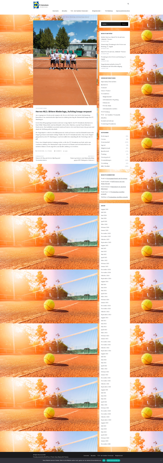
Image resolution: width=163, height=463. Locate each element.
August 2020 (104, 423)
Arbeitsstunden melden (110, 109)
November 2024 (106, 272)
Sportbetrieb (40, 151)
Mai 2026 (103, 218)
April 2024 (104, 293)
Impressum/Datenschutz (123, 11)
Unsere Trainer (106, 91)
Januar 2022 (104, 375)
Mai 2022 (103, 363)
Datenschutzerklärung (113, 460)
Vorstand (104, 87)
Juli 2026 (103, 212)
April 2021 (104, 402)
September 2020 (106, 420)
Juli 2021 (103, 393)
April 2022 (104, 366)
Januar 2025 (104, 266)
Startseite (55, 11)
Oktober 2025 (105, 239)
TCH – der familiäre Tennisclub (79, 11)
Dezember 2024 (106, 269)
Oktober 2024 (105, 275)
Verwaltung (104, 163)
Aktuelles (64, 11)
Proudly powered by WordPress (41, 457)
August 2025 (104, 245)
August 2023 (104, 317)
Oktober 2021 (105, 384)
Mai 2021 (103, 399)
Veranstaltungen (106, 160)
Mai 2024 (103, 290)
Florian (45, 108)
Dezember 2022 (106, 342)
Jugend (103, 145)
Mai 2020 (103, 432)
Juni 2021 (103, 396)
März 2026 (104, 224)
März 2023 (104, 332)
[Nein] (161, 460)
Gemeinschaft (105, 142)
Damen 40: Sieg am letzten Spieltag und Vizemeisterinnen (48, 159)
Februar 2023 (105, 335)
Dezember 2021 (105, 378)
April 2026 (104, 221)
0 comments (59, 151)
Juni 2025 (104, 251)
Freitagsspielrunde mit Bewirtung (117, 178)
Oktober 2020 (105, 417)
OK (104, 460)
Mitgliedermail (105, 148)
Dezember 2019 (105, 444)
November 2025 (106, 236)
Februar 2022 (105, 372)
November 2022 (106, 344)
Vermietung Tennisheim (108, 124)
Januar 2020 (104, 441)
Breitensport (105, 136)
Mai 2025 (103, 254)
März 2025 (104, 260)
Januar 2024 (104, 302)
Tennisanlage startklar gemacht (118, 197)
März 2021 (104, 405)
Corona (103, 139)
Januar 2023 (104, 338)
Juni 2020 (104, 429)
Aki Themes (65, 457)
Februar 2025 (105, 263)
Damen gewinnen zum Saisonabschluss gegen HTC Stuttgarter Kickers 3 (82, 159)
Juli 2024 (103, 284)
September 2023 (106, 314)
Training (103, 154)
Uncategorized (105, 157)
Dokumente (106, 103)
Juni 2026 (104, 215)
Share (65, 151)
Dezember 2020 (106, 411)
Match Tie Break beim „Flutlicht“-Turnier (113, 52)
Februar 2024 (105, 299)
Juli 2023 (103, 320)
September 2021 (106, 387)
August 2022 (104, 354)
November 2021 (105, 381)
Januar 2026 (104, 230)
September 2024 (106, 278)
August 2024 (104, 281)
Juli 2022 (103, 357)
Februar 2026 (105, 227)
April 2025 (104, 257)
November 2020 (106, 414)
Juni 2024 (104, 287)
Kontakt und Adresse (107, 121)
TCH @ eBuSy (107, 106)
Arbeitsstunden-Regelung (111, 99)
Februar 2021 (105, 408)
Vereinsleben (105, 93)
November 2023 (106, 308)
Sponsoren (104, 84)
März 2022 (104, 369)
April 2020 (104, 435)
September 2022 (106, 350)
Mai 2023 (103, 326)
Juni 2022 (104, 360)
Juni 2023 (104, 323)
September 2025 (106, 242)
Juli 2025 (103, 248)
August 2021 (104, 390)
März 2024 (104, 296)
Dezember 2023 (106, 305)
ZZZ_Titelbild (48, 151)
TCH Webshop (109, 11)
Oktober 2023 (105, 311)
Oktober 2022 (105, 348)
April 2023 (104, 329)
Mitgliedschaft (96, 11)
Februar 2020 (105, 438)
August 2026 (104, 209)
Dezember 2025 (106, 233)
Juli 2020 (103, 426)
